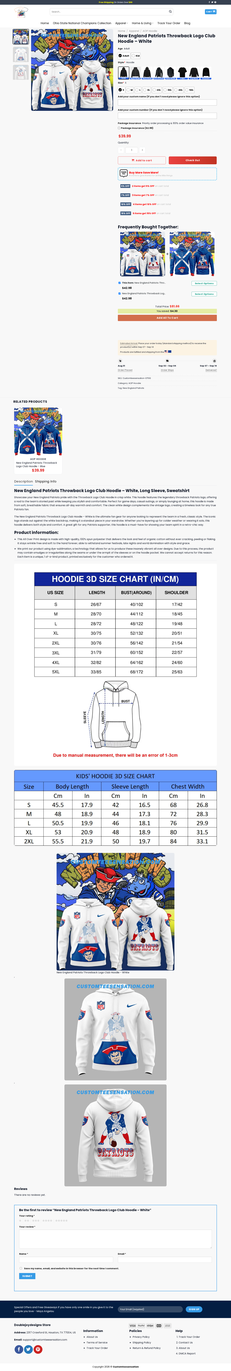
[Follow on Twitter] (212, 2)
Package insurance (129, 123)
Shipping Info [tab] (45, 481)
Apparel (120, 23)
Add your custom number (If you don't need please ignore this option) (160, 109)
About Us (92, 1337)
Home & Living (141, 23)
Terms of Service (97, 1342)
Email (122, 1253)
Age (120, 48)
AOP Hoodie (150, 31)
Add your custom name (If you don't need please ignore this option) (159, 96)
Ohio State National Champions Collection (82, 23)
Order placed (125, 370)
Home (45, 23)
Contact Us (186, 1342)
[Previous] (37, 70)
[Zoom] (35, 107)
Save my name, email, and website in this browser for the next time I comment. (71, 1268)
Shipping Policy (142, 1342)
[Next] (107, 70)
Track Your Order (168, 23)
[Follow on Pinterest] (215, 2)
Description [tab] (23, 481)
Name (23, 1253)
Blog (187, 23)
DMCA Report (187, 1353)
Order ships (167, 370)
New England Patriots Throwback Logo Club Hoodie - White (144, 282)
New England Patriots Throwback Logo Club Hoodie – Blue (36, 464)
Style (121, 62)
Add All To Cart (167, 318)
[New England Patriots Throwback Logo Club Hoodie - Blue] (38, 432)
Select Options (204, 283)
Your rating (27, 1215)
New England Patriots (133, 388)
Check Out (193, 160)
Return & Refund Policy (147, 1348)
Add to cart (144, 160)
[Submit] (170, 11)
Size (121, 82)
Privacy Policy (141, 1337)
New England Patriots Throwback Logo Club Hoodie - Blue (144, 293)
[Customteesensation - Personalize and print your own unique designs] (29, 12)
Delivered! (211, 370)
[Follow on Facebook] (209, 2)
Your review (27, 1226)
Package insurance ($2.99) (137, 128)
